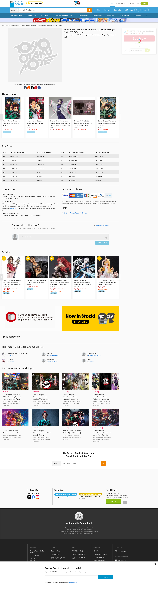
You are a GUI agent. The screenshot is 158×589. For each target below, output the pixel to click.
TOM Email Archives (100, 554)
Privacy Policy (55, 554)
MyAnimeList (122, 560)
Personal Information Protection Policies (58, 558)
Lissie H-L (11, 355)
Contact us (85, 213)
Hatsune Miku (97, 15)
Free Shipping (83, 15)
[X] (29, 497)
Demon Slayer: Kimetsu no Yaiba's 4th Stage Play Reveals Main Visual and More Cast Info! (102, 434)
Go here (13, 208)
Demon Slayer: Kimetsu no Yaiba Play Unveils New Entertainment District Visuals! (42, 434)
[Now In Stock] (90, 318)
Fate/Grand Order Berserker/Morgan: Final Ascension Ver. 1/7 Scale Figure (82, 282)
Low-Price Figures (16, 15)
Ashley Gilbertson (53, 355)
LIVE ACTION (98, 428)
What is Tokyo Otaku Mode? (37, 551)
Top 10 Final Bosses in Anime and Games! (12, 431)
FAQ (65, 213)
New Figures (32, 15)
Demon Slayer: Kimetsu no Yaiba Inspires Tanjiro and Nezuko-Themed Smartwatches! (40, 398)
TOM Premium (34, 556)
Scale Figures (45, 15)
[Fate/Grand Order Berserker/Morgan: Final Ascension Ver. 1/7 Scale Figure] (84, 267)
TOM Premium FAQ (78, 554)
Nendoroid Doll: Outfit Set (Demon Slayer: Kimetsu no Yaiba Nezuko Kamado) (83, 123)
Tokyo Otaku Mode (77, 3)
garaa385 (91, 361)
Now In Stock (124, 15)
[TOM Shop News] (30, 317)
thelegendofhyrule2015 (95, 355)
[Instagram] (37, 497)
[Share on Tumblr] (25, 87)
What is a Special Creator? (99, 561)
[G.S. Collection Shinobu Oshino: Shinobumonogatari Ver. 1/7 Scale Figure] (108, 267)
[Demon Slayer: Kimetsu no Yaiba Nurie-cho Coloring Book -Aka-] (36, 108)
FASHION (36, 392)
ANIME (66, 392)
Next (119, 117)
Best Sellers (118, 10)
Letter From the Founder (35, 559)
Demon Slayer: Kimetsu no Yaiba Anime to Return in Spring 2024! (100, 397)
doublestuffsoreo (53, 361)
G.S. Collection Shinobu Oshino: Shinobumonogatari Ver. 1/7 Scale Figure (107, 282)
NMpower (11, 361)
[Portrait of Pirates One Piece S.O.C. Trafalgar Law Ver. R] (36, 267)
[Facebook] (33, 497)
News (118, 3)
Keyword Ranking (99, 557)
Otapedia (131, 3)
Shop (112, 3)
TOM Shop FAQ (77, 551)
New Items (107, 10)
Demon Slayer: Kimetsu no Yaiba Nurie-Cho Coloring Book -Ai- (107, 123)
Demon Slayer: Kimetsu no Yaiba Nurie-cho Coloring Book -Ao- (11, 123)
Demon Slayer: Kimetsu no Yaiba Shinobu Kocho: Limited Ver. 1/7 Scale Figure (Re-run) (60, 123)
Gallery (124, 3)
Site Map (96, 551)
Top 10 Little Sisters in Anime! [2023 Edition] (72, 431)
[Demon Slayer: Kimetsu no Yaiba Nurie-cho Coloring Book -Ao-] (13, 108)
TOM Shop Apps (120, 551)
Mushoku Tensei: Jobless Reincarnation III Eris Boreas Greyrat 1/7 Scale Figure (60, 282)
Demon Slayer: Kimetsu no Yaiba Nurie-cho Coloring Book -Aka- (35, 123)
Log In (139, 3)
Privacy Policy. (73, 582)
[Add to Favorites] (21, 99)
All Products (129, 10)
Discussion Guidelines (102, 225)
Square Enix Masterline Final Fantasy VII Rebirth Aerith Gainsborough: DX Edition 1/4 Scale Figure (13, 282)
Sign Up (145, 3)
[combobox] (52, 10)
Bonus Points (111, 15)
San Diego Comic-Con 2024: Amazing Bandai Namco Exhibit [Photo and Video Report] (12, 397)
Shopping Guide (36, 3)
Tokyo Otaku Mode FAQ (78, 558)
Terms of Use (74, 213)
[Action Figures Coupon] (79, 20)
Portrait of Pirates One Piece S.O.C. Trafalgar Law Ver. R (36, 281)
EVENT (5, 392)
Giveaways (137, 15)
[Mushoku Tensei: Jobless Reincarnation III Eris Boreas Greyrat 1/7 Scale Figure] (60, 267)
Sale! (98, 10)
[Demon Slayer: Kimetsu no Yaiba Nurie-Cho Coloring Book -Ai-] (108, 108)
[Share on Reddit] (28, 87)
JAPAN (5, 428)
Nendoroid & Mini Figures (64, 15)
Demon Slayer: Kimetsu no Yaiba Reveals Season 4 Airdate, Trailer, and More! (71, 398)
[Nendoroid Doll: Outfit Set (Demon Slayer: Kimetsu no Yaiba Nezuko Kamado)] (84, 108)
